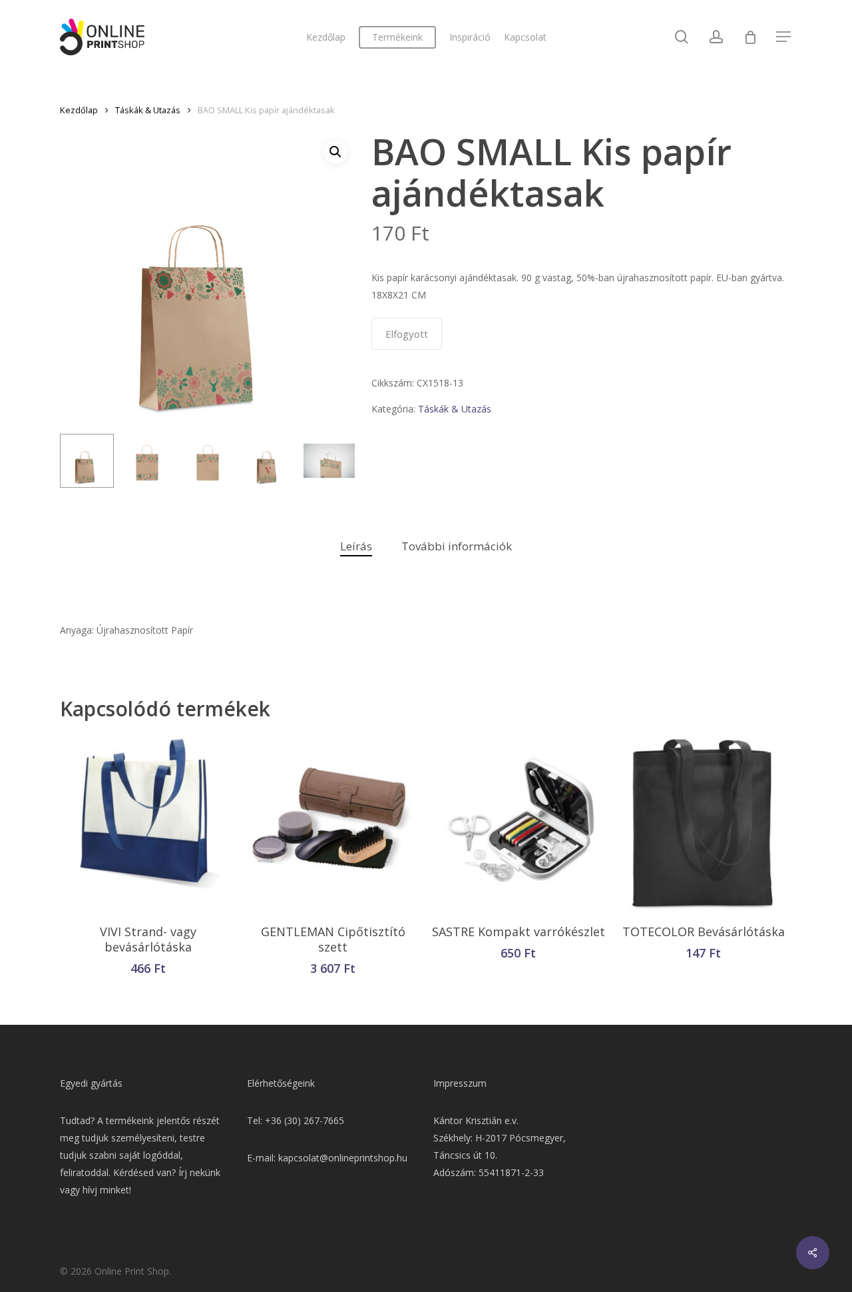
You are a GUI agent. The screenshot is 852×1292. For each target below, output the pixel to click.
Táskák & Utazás (147, 110)
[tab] (356, 546)
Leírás (356, 546)
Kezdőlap (79, 110)
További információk (456, 546)
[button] (335, 152)
